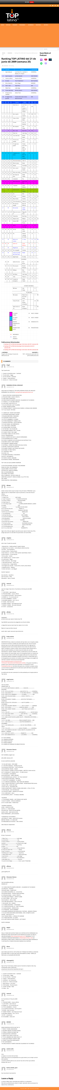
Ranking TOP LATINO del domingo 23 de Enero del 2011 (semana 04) (21, 344)
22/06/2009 (5, 65)
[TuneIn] (51, 60)
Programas (22, 25)
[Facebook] (50, 5)
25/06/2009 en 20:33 (10, 948)
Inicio (2, 25)
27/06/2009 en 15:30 (10, 1023)
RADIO (31, 2)
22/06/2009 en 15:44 (10, 387)
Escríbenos (31, 25)
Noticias (8, 25)
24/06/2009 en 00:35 (10, 868)
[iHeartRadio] (46, 60)
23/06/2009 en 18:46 (10, 751)
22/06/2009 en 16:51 (10, 487)
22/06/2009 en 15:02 (10, 366)
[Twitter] (52, 5)
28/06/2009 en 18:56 (10, 1050)
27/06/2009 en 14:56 (10, 995)
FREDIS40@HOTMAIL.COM (26, 938)
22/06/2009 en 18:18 (10, 585)
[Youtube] (57, 5)
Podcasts (15, 25)
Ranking (12, 65)
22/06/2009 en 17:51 (10, 539)
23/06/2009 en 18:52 (10, 831)
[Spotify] (42, 63)
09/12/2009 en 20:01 (10, 1069)
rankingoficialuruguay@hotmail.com (24, 392)
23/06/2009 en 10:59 (10, 638)
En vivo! (46, 25)
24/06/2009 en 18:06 (10, 878)
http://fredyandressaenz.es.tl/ (18, 936)
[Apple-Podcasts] (42, 60)
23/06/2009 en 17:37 (10, 681)
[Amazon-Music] (46, 63)
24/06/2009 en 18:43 (10, 929)
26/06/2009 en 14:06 (10, 962)
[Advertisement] (29, 37)
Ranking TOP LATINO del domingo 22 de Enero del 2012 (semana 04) (21, 349)
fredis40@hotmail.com (7, 666)
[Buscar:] (50, 49)
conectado (14, 1081)
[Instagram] (55, 5)
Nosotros (38, 25)
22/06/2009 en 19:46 (10, 613)
